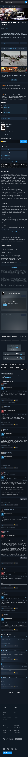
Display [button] (17, 367)
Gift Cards (5, 719)
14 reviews (12, 511)
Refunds (4, 735)
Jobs (15, 712)
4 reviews (11, 385)
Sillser (5, 568)
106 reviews (12, 453)
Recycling (16, 717)
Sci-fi (22, 43)
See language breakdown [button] (6, 340)
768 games (6, 570)
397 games (6, 453)
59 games (6, 385)
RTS (9, 43)
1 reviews (6, 407)
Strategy (4, 43)
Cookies (4, 732)
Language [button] (21, 364)
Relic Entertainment (9, 27)
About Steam (6, 710)
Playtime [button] (11, 367)
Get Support (16, 730)
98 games (6, 511)
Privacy (4, 725)
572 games (6, 474)
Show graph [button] (23, 369)
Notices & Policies (7, 730)
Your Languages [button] (8, 373)
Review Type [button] (4, 364)
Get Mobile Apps (7, 752)
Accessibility (5, 727)
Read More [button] (23, 499)
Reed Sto (6, 429)
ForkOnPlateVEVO (8, 452)
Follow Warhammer (10, 301)
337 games (6, 615)
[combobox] (15, 2)
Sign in (2, 75)
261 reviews (12, 570)
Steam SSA (5, 712)
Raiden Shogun (7, 472)
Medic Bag (6, 531)
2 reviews (6, 430)
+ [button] (25, 43)
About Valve (16, 710)
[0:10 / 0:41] (14, 58)
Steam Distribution (7, 717)
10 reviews (12, 615)
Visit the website (5, 152)
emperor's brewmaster (9, 509)
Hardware (16, 714)
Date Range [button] (3, 367)
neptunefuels (7, 406)
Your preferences (24, 340)
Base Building (15, 43)
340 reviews (12, 474)
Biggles (6, 614)
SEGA (6, 28)
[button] (3, 6)
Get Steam (16, 725)
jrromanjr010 (7, 592)
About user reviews (15, 340)
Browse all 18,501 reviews (14, 692)
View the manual (5, 155)
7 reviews (6, 532)
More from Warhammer (13, 293)
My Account (17, 732)
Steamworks (5, 714)
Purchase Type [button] (13, 364)
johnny (5, 383)
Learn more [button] (23, 141)
